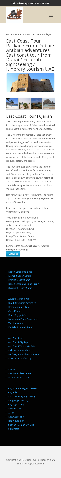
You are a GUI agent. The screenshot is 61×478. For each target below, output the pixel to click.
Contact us (13, 253)
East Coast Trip (16, 416)
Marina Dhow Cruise (18, 377)
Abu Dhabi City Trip (18, 342)
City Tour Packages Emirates (22, 388)
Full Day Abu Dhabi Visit (20, 350)
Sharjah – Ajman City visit (21, 424)
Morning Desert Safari (19, 275)
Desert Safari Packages (20, 271)
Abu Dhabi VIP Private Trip (21, 346)
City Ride (12, 392)
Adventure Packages (18, 298)
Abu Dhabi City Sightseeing (21, 396)
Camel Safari (14, 311)
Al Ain (11, 412)
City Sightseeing (16, 404)
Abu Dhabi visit (15, 338)
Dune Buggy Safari (17, 315)
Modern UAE (14, 408)
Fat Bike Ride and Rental (20, 327)
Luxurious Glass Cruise (19, 373)
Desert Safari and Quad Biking (23, 283)
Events (11, 369)
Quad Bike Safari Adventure (22, 302)
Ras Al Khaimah (16, 420)
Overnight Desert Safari (20, 287)
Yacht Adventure (16, 323)
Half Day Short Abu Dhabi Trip (23, 354)
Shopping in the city (18, 400)
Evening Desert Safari (19, 279)
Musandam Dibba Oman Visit (23, 319)
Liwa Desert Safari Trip (19, 358)
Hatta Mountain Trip (18, 306)
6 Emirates (13, 428)
